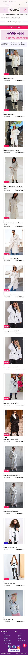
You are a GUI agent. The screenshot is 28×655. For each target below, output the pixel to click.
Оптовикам (7, 635)
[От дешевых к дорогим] (21, 42)
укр (8, 4)
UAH (13, 5)
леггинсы (20, 633)
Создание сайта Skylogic (21, 653)
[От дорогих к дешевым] (21, 43)
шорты (20, 638)
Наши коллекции (8, 641)
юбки (19, 635)
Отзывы (13, 1)
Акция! (5, 542)
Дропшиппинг (7, 640)
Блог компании (7, 643)
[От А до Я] (24, 44)
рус (6, 4)
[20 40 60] (7, 44)
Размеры (4, 1)
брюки (19, 637)
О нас (5, 633)
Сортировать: (14, 42)
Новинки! (6, 73)
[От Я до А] (24, 45)
